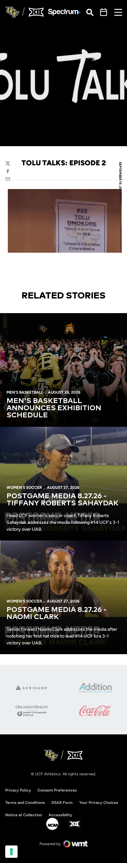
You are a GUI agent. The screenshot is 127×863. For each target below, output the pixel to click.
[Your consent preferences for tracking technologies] (11, 851)
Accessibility (60, 814)
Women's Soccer (24, 487)
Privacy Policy (18, 790)
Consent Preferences (57, 790)
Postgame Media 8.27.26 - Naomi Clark (56, 613)
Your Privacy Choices (98, 802)
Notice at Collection (23, 815)
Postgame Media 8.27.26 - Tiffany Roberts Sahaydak (63, 500)
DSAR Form (62, 802)
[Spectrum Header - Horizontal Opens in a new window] (64, 12)
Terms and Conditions (25, 802)
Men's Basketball (25, 392)
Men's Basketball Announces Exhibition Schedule (54, 408)
